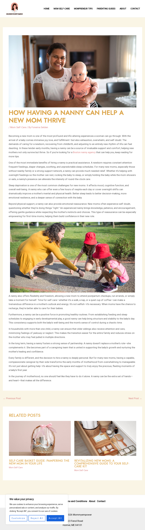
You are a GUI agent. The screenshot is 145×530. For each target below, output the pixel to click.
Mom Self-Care (18, 127)
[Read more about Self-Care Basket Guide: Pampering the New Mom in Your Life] (40, 438)
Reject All (37, 518)
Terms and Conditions (75, 501)
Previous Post (12, 398)
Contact (101, 501)
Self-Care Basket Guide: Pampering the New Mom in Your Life (39, 462)
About (92, 501)
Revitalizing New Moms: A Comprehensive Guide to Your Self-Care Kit (101, 463)
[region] (37, 509)
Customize (18, 518)
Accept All (55, 518)
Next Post (135, 398)
